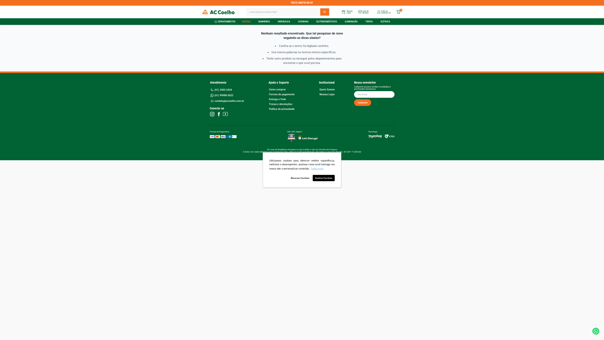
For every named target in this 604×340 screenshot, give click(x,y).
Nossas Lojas (327, 94)
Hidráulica (284, 21)
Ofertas (246, 21)
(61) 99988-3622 (223, 95)
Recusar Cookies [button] (300, 178)
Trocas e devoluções (280, 104)
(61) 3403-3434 (223, 89)
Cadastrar (363, 102)
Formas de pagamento (282, 94)
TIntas (369, 21)
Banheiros (264, 21)
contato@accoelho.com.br (229, 100)
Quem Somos (327, 89)
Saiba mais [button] (317, 168)
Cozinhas (303, 21)
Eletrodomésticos (326, 21)
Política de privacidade (282, 109)
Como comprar (277, 89)
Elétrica (385, 21)
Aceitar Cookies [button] (323, 178)
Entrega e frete (277, 99)
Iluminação (351, 21)
